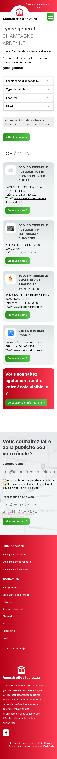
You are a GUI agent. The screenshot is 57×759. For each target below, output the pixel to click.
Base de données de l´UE (38, 6)
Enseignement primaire (15, 554)
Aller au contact (15, 521)
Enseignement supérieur (16, 568)
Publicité (7, 602)
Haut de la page (18, 137)
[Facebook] (6, 732)
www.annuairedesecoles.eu (29, 350)
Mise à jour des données (16, 594)
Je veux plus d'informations (25, 402)
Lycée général (39, 58)
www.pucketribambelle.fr (28, 306)
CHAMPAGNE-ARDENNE (17, 62)
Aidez (6, 623)
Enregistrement (11, 587)
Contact (7, 637)
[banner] (20, 13)
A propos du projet (13, 609)
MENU (50, 17)
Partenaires (9, 630)
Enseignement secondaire (17, 561)
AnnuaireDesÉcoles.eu (15, 58)
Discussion (8, 616)
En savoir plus (16, 210)
